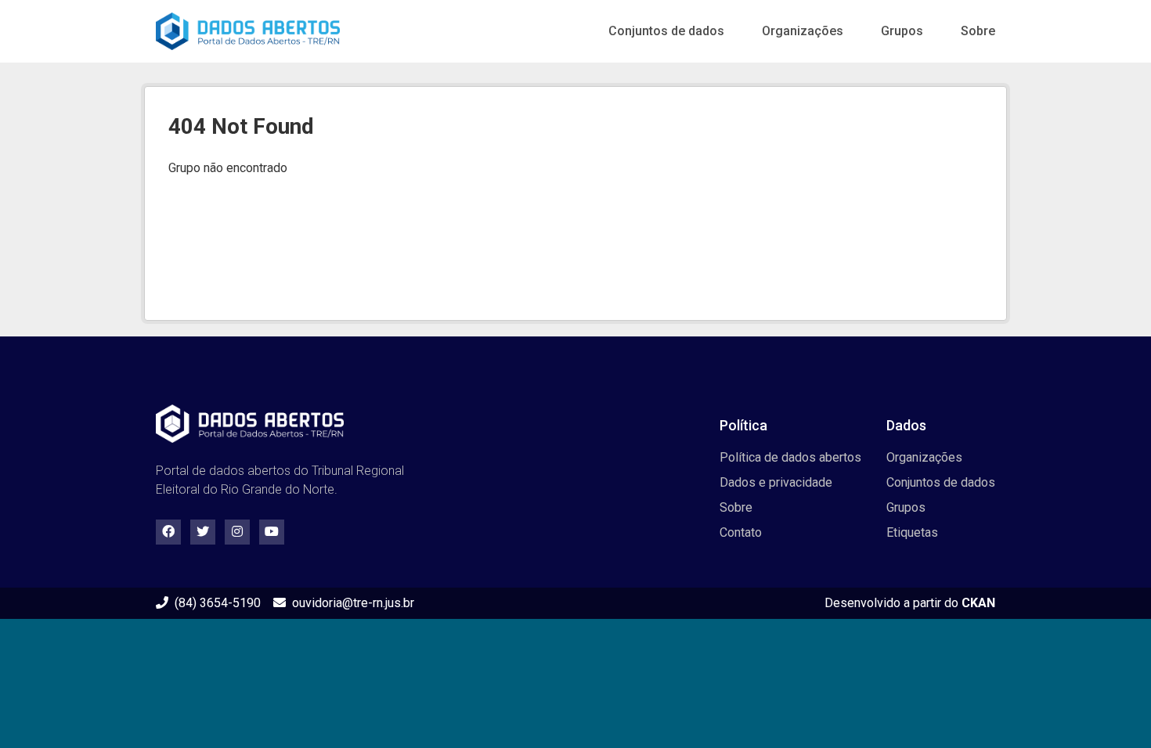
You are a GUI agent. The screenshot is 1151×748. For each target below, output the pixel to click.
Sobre (978, 30)
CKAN (978, 602)
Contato (741, 532)
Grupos (902, 30)
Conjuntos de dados (666, 30)
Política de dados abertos (790, 457)
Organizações (802, 30)
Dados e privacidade (776, 482)
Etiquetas (912, 532)
